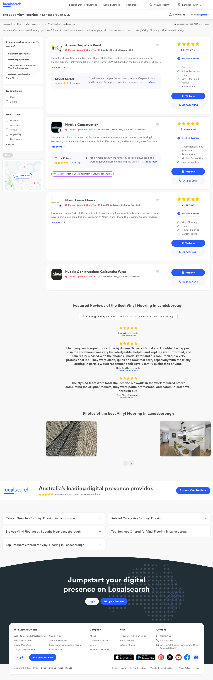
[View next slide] (131, 463)
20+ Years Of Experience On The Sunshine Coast (22, 67)
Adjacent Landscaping (19, 74)
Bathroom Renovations (19, 53)
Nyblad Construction (128, 397)
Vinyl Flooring (32, 24)
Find (19, 24)
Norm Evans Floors (128, 335)
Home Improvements (18, 59)
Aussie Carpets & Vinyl (128, 370)
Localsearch (7, 24)
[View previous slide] (125, 463)
